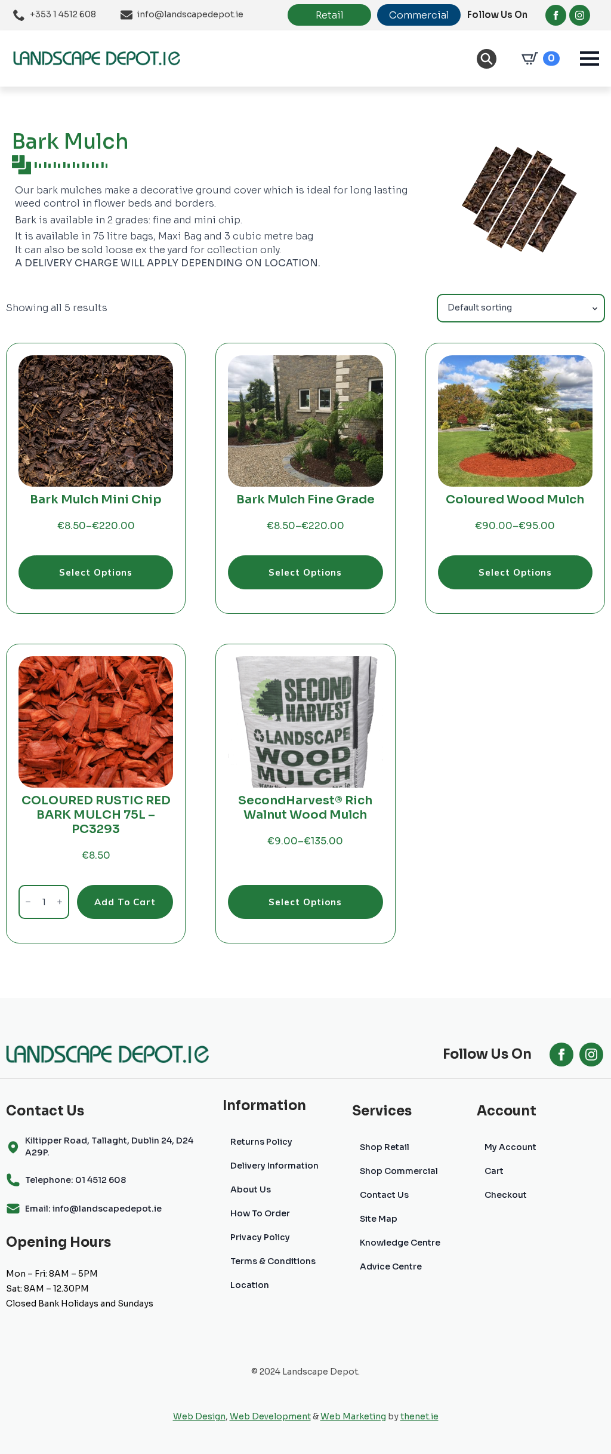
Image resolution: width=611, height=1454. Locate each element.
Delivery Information (274, 1165)
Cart (494, 1171)
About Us (250, 1189)
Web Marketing (353, 1416)
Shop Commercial (399, 1171)
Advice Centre (391, 1266)
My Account (510, 1147)
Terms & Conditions (273, 1261)
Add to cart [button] (125, 902)
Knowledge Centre (400, 1242)
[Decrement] (28, 902)
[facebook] (555, 15)
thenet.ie (419, 1416)
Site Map (378, 1218)
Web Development (270, 1416)
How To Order (260, 1213)
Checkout (506, 1194)
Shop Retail (384, 1147)
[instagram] (579, 15)
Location (249, 1285)
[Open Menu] (589, 58)
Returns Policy (261, 1141)
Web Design (199, 1416)
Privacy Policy (260, 1237)
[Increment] (59, 902)
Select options (95, 572)
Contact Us (384, 1194)
